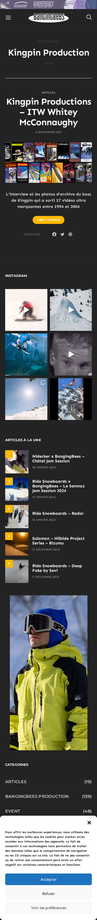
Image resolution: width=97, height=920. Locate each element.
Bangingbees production (37, 796)
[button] (89, 822)
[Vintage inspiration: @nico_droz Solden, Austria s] (26, 354)
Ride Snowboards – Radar (58, 513)
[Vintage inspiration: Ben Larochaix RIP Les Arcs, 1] (71, 399)
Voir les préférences (48, 908)
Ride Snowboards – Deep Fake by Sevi (57, 568)
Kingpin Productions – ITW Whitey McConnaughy (48, 111)
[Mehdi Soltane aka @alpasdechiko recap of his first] (71, 310)
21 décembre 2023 (46, 549)
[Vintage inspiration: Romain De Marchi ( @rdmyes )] (26, 310)
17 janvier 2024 (44, 497)
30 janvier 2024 (44, 467)
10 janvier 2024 (44, 519)
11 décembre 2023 (45, 577)
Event (12, 811)
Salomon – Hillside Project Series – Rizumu (58, 540)
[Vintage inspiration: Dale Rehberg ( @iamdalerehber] (71, 354)
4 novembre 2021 (48, 132)
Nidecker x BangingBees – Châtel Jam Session (58, 458)
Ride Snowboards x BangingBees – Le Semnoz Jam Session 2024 (58, 486)
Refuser (48, 893)
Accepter (49, 879)
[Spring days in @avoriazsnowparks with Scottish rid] (26, 399)
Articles (48, 92)
